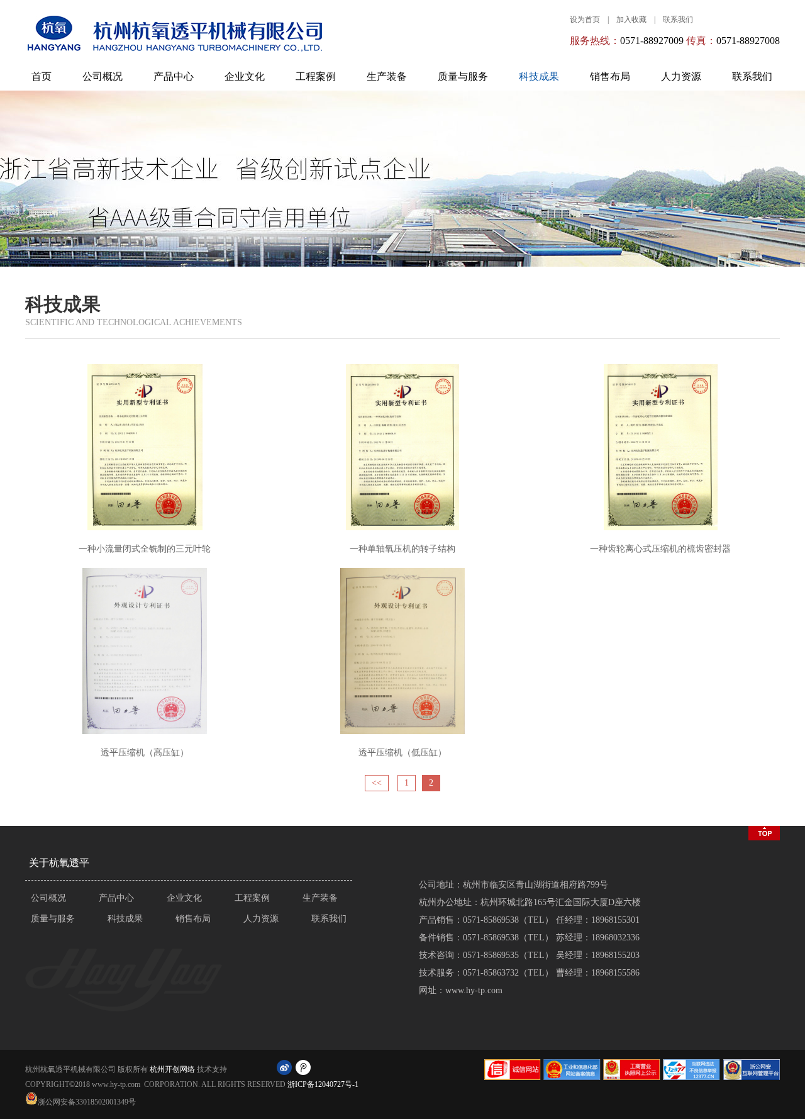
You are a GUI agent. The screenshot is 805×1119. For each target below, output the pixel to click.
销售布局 (610, 76)
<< (377, 783)
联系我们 (678, 19)
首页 (41, 76)
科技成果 (539, 76)
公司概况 (102, 76)
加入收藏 (631, 19)
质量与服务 (463, 76)
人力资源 (681, 76)
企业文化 (245, 76)
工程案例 (316, 76)
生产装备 (387, 76)
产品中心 (173, 76)
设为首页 (585, 19)
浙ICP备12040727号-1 (322, 1084)
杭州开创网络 (172, 1069)
